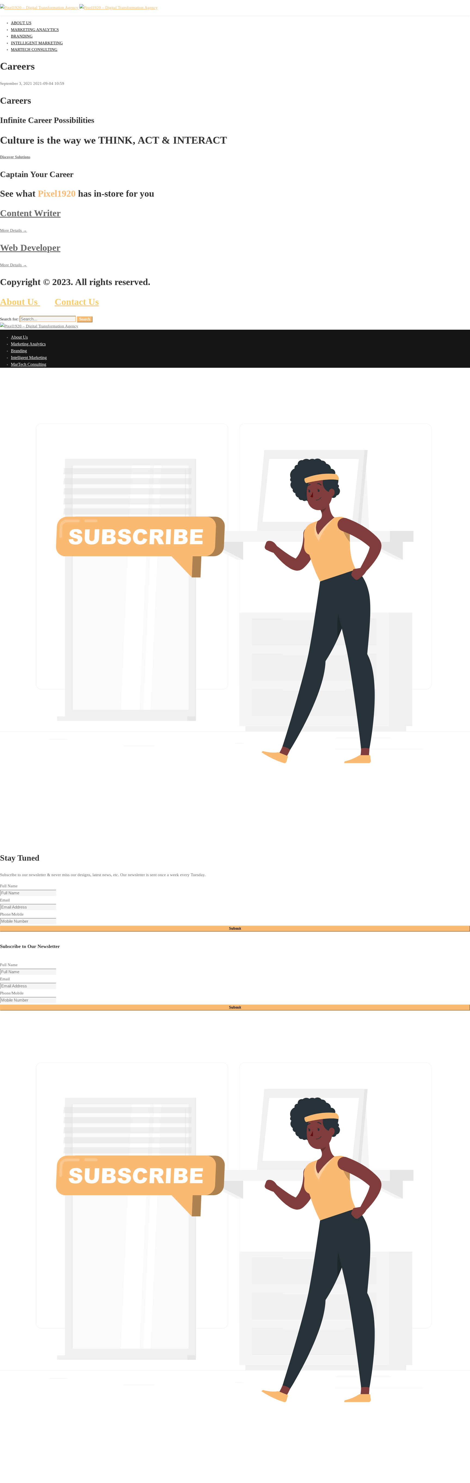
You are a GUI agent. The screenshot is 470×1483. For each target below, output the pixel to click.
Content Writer (30, 213)
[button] (235, 157)
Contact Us (77, 302)
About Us (20, 302)
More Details (11, 230)
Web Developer (30, 248)
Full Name (9, 886)
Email (5, 900)
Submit (235, 928)
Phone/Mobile (12, 914)
